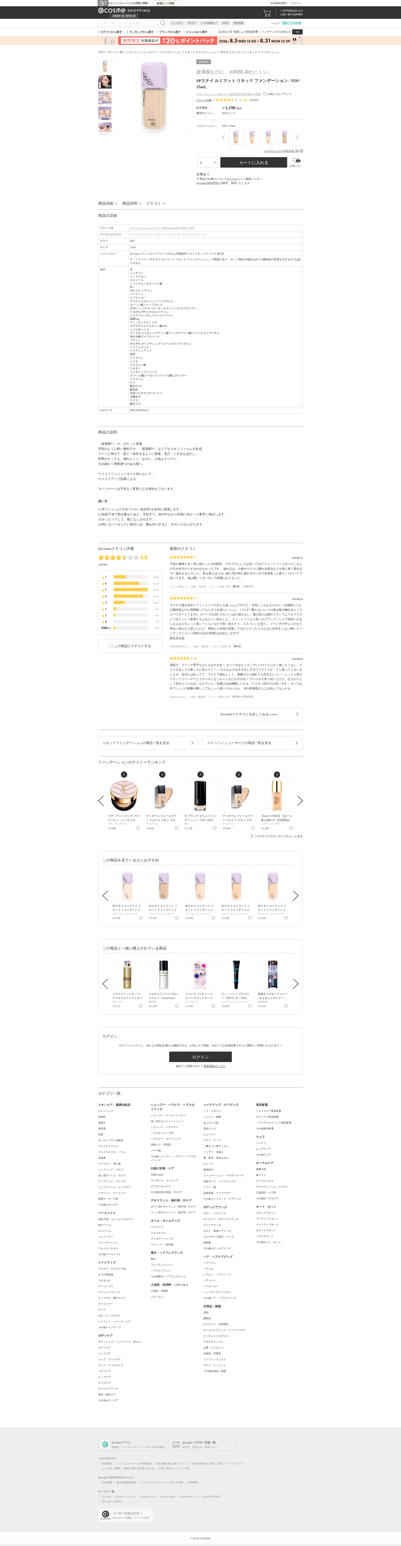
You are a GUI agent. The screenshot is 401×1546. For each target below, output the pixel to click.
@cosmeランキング (125, 1496)
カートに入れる (253, 162)
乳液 (100, 1134)
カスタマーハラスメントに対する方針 (162, 1482)
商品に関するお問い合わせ (139, 1468)
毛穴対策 (238, 23)
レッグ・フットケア (109, 1359)
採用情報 (193, 1482)
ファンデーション (160, 234)
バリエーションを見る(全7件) (281, 151)
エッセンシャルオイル (215, 1335)
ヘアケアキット (265, 1236)
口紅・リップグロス (109, 1315)
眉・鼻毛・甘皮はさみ (215, 1157)
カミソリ (208, 1163)
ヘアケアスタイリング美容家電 (273, 1122)
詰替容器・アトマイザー (217, 1193)
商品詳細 (105, 203)
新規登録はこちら (214, 1066)
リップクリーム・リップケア (114, 1187)
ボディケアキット (266, 1230)
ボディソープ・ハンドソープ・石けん (119, 1341)
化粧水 (102, 1122)
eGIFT (225, 23)
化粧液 (102, 1157)
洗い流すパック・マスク (112, 1175)
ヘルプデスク (234, 1463)
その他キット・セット (268, 1242)
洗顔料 (102, 1116)
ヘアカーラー (210, 1286)
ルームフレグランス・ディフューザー (224, 1330)
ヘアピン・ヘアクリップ (217, 1274)
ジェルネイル (158, 1232)
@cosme (106, 1496)
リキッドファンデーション (190, 234)
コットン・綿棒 (212, 1116)
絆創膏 (207, 1242)
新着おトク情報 (165, 3)
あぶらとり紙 (210, 1122)
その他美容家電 (265, 1128)
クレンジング (105, 1111)
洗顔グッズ (209, 1128)
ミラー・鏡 (209, 1187)
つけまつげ (104, 1280)
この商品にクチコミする (132, 646)
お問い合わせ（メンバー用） (174, 1468)
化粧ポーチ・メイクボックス (219, 1181)
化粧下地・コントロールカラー (115, 1219)
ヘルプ (276, 23)
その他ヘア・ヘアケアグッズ (219, 1298)
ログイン (296, 3)
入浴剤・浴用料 (159, 1290)
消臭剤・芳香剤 (212, 1353)
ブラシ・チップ (212, 1140)
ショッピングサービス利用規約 (134, 1463)
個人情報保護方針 (127, 1482)
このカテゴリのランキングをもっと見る (278, 836)
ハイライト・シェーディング (114, 1321)
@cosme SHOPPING (207, 183)
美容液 (102, 1128)
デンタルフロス (265, 1180)
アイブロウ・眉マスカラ (112, 1298)
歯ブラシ (261, 1175)
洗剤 (205, 1312)
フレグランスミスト (162, 1264)
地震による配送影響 (245, 31)
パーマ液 (156, 1150)
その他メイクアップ (109, 1327)
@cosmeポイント (189, 1496)
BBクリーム (105, 1225)
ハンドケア (104, 1353)
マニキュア (157, 1226)
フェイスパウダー (108, 1248)
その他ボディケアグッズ (217, 1248)
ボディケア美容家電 (267, 1116)
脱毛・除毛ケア (107, 1394)
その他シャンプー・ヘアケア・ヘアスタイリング (173, 1158)
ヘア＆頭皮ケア (209, 23)
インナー (261, 1143)
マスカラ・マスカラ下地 (112, 1268)
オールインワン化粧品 (110, 1140)
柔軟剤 (207, 1318)
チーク (102, 1309)
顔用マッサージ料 (108, 1198)
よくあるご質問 (111, 1468)
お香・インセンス (213, 1347)
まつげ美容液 (105, 1274)
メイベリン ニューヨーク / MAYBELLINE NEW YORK (162, 228)
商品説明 (129, 203)
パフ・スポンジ (212, 1111)
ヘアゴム (208, 1268)
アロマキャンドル (213, 1341)
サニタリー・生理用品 (215, 1324)
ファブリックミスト (214, 1359)
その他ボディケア (108, 1400)
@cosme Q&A (168, 1496)
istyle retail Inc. (202, 1538)
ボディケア (104, 1347)
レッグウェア (263, 1148)
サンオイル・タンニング (164, 1180)
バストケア (104, 1371)
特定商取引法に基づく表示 (208, 1463)
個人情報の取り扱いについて (172, 1463)
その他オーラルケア (267, 1198)
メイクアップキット (267, 1224)
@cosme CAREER (111, 1501)
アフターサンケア (161, 1186)
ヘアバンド (209, 1280)
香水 (153, 1258)
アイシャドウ (105, 1286)
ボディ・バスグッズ (214, 1213)
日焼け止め (157, 1174)
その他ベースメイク (109, 1254)
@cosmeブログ (148, 1496)
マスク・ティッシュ (214, 1365)
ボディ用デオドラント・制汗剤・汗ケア (173, 1206)
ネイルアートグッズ (162, 1238)
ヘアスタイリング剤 (162, 1133)
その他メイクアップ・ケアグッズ (222, 1198)
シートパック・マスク (110, 1169)
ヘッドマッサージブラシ (217, 1292)
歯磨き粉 (261, 1169)
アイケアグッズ (212, 1225)
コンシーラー (105, 1236)
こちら (234, 178)
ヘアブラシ (209, 1262)
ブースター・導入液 (109, 1163)
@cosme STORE (211, 1496)
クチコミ (153, 203)
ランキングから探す (141, 31)
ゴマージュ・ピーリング (112, 1193)
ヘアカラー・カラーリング (166, 1138)
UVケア (192, 23)
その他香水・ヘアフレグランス (168, 1276)
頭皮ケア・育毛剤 (161, 1144)
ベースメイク (138, 234)
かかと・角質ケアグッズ (217, 1230)
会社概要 (107, 1482)
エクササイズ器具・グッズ (218, 1236)
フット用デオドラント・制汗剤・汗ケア (173, 1212)
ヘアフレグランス (161, 1270)
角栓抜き (208, 1169)
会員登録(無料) (278, 3)
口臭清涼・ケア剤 (266, 1192)
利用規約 (107, 1463)
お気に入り (138, 828)
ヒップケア (104, 1376)
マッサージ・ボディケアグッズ (221, 1219)
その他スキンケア (108, 1204)
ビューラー (209, 1134)
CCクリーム (105, 1230)
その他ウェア (263, 1154)
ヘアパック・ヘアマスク (164, 1127)
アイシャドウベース (109, 1292)
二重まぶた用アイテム (215, 1146)
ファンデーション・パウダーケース (223, 1175)
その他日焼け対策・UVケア (166, 1192)
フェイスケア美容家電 (268, 1111)
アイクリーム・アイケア (112, 1181)
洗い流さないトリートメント (167, 1121)
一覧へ (297, 32)
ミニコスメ (177, 23)
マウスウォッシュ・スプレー (272, 1186)
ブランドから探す (170, 31)
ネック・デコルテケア (110, 1365)
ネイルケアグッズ (108, 1388)
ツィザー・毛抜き (213, 1152)
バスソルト (157, 1296)
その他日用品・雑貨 (214, 1371)
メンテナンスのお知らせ (276, 31)
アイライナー (105, 1303)
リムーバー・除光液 (162, 1244)
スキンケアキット (266, 1212)
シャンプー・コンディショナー (168, 1115)
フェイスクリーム (108, 1146)
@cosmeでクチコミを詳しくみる (249, 714)
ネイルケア (104, 1382)
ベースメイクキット (267, 1218)
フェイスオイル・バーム (112, 1152)
